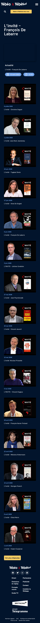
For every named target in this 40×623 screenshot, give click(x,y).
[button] (36, 4)
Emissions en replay (15, 583)
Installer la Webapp (27, 590)
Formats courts (15, 588)
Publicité (26, 582)
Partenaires (27, 578)
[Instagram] (22, 573)
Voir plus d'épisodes (12, 558)
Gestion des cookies (24, 620)
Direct (14, 578)
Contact (26, 585)
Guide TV (15, 593)
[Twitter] (17, 573)
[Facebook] (13, 573)
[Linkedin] (27, 573)
